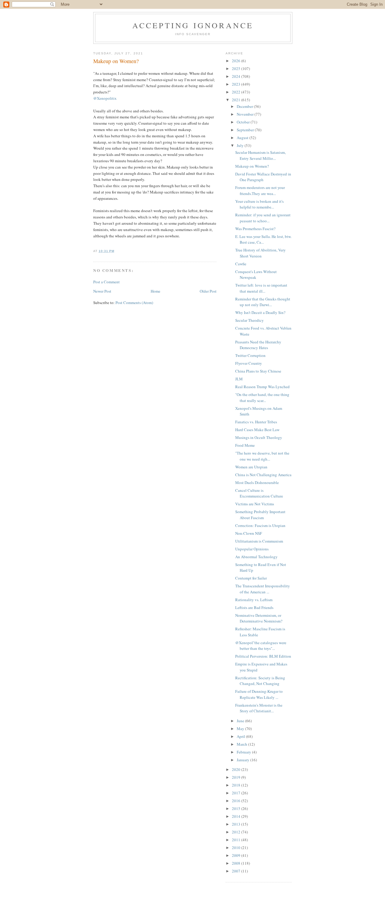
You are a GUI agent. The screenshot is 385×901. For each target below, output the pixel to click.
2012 (236, 832)
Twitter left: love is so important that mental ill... (261, 288)
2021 (236, 99)
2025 (236, 68)
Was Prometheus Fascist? (255, 228)
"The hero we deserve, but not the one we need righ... (262, 456)
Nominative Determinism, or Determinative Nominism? (258, 618)
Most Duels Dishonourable (257, 482)
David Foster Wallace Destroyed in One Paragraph (263, 177)
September (246, 129)
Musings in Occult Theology (258, 437)
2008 (236, 863)
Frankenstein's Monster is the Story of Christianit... (258, 708)
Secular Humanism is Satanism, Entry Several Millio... (260, 155)
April (241, 736)
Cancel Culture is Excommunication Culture (259, 493)
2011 (236, 839)
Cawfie (240, 263)
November (245, 114)
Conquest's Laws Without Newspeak (256, 274)
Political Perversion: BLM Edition (263, 656)
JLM (239, 379)
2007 (236, 871)
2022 (236, 92)
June (241, 720)
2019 (236, 777)
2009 (236, 855)
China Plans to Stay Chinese (258, 371)
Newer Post (102, 291)
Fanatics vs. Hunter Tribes (256, 422)
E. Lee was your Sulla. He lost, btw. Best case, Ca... (263, 239)
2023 (236, 84)
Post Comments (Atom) (134, 302)
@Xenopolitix (105, 98)
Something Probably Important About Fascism (260, 514)
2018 (236, 785)
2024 (236, 76)
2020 (236, 769)
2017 (236, 793)
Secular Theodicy (249, 320)
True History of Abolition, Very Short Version (260, 253)
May (241, 728)
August (243, 137)
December (245, 106)
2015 (236, 808)
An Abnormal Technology (256, 556)
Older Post (208, 291)
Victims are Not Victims (254, 504)
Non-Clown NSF (248, 533)
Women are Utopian (251, 467)
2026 (236, 60)
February (244, 752)
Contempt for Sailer (251, 578)
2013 (236, 824)
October (244, 122)
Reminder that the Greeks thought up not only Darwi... (262, 302)
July (241, 145)
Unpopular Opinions (252, 549)
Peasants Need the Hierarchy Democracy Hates (258, 345)
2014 (236, 816)
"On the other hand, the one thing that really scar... (262, 397)
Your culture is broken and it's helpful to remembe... (259, 204)
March (242, 744)
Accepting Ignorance (193, 25)
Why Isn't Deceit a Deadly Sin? (260, 312)
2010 (236, 847)
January (243, 760)
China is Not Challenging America (263, 474)
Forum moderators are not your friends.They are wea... (260, 190)
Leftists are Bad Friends (254, 607)
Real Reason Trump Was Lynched (262, 386)
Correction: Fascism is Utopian (260, 525)
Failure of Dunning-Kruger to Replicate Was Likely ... (259, 694)
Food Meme (245, 445)
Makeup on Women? (252, 166)
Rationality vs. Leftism (254, 599)
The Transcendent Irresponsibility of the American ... (262, 589)
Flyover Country (248, 363)
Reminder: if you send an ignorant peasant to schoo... (263, 218)
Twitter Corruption (250, 355)
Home (155, 291)
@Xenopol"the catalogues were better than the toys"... (260, 645)
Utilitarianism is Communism (259, 541)
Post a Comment (106, 282)
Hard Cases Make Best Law (257, 429)
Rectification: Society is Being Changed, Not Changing (260, 680)
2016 (236, 800)
